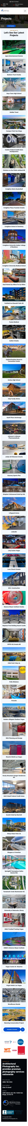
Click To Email (14, 1)
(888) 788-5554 (5, 4)
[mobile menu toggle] (25, 11)
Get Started (11, 26)
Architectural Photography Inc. (10, 1118)
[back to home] (5, 11)
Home (2, 26)
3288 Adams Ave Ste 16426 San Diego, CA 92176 (12, 1093)
